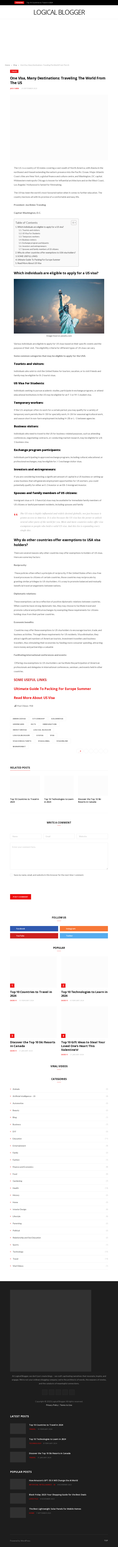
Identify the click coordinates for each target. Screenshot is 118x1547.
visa (52, 735)
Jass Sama (14, 88)
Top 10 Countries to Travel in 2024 (39, 3)
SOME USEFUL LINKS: (27, 256)
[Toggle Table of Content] (72, 222)
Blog (15, 65)
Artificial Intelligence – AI (24, 1096)
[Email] (101, 751)
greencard (18, 724)
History (16, 1195)
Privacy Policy (52, 1405)
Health (16, 1188)
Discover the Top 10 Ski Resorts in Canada (89, 800)
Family (15, 1152)
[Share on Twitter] (91, 751)
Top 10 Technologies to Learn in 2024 (59, 800)
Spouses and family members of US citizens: (40, 249)
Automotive (18, 1103)
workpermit (19, 746)
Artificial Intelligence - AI (42, 1485)
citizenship (38, 719)
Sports (16, 1244)
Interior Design (19, 1209)
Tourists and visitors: (31, 230)
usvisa (39, 735)
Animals (16, 1089)
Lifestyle (16, 1216)
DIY (14, 1131)
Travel (14, 71)
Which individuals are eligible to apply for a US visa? (40, 227)
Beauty (16, 1110)
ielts (33, 724)
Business (17, 1124)
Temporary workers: (31, 236)
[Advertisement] (59, 41)
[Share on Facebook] (86, 751)
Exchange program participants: (35, 243)
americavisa (19, 719)
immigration (50, 724)
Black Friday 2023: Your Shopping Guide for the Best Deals (57, 1494)
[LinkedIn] (106, 751)
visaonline (62, 741)
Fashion (16, 1160)
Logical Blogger (42, 730)
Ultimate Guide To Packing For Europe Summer (38, 259)
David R (13, 1000)
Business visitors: (29, 240)
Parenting (17, 1223)
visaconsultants (22, 741)
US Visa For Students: (31, 233)
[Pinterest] (96, 751)
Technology (18, 1251)
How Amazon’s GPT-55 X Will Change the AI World (53, 1480)
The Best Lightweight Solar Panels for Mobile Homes (55, 1508)
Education (17, 1138)
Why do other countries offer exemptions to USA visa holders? (46, 252)
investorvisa (20, 730)
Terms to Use (66, 1405)
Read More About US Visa (29, 263)
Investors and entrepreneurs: (34, 246)
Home (7, 65)
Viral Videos (18, 1266)
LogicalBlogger (21, 735)
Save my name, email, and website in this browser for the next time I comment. (49, 875)
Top (106, 1540)
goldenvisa (57, 719)
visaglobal (44, 741)
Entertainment (19, 1145)
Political (16, 1230)
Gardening (17, 1181)
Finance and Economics (23, 1167)
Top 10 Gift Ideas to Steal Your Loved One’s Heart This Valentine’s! (83, 1046)
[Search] (107, 2)
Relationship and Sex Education (27, 1237)
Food (15, 1174)
